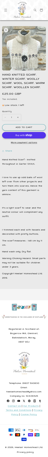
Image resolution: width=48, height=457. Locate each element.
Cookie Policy (29, 414)
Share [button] (8, 151)
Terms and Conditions (18, 410)
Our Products (31, 406)
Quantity (7, 111)
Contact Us (14, 406)
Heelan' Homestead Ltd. (29, 447)
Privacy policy (25, 452)
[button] (6, 10)
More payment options (24, 142)
